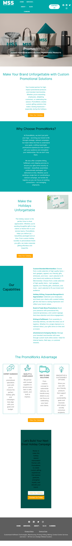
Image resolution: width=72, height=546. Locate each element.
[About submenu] (26, 6)
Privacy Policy (29, 531)
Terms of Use (43, 531)
